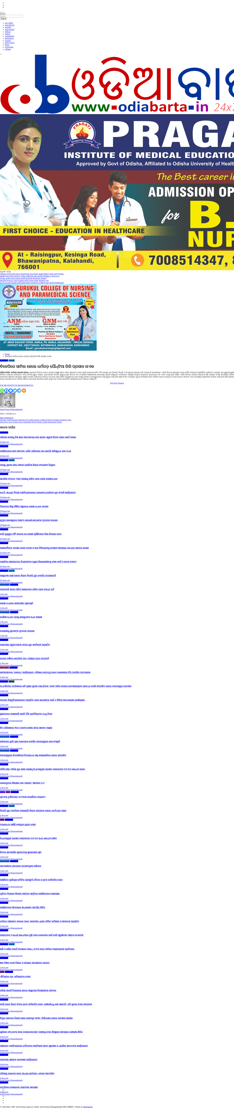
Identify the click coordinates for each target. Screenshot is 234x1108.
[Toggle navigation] (1, 12)
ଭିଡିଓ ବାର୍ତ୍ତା (10, 43)
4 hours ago (4, 442)
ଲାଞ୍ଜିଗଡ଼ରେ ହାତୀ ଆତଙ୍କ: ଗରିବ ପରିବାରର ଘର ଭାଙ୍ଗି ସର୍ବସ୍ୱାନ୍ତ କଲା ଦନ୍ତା (35, 451)
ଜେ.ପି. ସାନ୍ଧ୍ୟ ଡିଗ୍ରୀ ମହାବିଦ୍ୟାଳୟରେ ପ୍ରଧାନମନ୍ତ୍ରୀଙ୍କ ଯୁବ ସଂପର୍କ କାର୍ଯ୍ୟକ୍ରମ (38, 492)
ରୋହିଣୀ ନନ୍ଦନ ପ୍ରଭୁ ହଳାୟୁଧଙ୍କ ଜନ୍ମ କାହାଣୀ (21, 617)
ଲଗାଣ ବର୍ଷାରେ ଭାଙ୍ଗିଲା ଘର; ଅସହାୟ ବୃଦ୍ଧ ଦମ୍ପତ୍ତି (24, 658)
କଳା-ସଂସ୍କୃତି (9, 30)
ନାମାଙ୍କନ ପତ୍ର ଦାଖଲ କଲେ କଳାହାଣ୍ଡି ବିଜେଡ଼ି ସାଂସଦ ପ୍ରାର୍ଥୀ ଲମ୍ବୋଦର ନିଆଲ (31, 422)
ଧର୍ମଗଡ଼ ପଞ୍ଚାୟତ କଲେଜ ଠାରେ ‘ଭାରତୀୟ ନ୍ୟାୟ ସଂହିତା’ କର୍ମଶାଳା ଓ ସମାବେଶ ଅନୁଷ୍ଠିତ (39, 921)
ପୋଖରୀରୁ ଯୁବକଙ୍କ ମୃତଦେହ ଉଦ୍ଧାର (17, 631)
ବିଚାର (7, 45)
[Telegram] (19, 390)
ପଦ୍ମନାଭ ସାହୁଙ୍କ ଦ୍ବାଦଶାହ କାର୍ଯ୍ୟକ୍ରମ (19, 1059)
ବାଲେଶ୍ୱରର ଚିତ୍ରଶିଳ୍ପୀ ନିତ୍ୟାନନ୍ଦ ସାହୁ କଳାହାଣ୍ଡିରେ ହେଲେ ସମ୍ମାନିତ (33, 755)
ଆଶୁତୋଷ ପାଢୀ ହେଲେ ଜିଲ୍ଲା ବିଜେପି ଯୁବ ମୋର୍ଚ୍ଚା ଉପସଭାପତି (28, 575)
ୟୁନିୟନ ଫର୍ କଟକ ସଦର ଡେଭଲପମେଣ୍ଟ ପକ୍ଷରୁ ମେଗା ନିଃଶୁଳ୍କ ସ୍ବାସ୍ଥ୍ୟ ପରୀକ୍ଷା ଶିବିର (41, 1032)
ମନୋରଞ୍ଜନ (9, 36)
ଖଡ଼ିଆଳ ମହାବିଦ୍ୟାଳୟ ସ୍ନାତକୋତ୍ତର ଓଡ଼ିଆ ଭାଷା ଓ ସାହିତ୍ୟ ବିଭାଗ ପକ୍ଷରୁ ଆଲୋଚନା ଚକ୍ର (35, 420)
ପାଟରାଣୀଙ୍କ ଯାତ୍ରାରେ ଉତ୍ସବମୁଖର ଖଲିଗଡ (20, 866)
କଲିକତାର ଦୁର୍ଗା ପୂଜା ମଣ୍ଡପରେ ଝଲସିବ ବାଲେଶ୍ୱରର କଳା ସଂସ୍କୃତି (30, 741)
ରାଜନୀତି (8, 27)
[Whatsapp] (2, 390)
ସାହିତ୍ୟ (8, 32)
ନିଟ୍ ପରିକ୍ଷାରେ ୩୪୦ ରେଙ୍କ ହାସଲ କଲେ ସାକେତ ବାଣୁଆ (26, 727)
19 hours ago (5, 483)
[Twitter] (15, 390)
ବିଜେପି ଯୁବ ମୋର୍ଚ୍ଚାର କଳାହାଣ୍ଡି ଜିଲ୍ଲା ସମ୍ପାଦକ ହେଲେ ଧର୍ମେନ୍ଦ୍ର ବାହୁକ (33, 810)
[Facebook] (6, 390)
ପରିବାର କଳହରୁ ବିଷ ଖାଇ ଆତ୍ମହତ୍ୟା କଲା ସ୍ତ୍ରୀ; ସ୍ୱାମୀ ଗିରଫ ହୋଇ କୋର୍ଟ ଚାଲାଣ (38, 437)
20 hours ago (5, 539)
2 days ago (4, 649)
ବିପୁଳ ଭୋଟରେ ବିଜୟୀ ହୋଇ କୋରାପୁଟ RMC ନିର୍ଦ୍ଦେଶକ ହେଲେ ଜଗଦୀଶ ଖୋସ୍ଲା (36, 1018)
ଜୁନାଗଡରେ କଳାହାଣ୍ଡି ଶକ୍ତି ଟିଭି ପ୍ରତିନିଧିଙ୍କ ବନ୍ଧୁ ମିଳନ (26, 713)
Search (2, 14)
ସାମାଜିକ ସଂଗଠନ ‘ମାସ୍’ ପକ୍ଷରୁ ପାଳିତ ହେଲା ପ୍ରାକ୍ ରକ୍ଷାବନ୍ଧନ (29, 478)
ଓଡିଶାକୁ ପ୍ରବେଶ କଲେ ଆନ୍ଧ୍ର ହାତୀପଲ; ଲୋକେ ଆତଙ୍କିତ (27, 1073)
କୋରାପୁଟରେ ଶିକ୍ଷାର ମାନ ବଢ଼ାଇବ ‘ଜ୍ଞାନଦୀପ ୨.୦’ (22, 783)
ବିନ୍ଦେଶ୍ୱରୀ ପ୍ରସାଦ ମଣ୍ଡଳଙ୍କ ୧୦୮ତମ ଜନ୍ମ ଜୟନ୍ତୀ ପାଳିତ (28, 838)
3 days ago (4, 843)
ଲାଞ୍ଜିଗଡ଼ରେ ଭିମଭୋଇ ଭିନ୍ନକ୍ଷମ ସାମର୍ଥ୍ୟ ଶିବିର (22, 907)
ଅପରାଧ (8, 41)
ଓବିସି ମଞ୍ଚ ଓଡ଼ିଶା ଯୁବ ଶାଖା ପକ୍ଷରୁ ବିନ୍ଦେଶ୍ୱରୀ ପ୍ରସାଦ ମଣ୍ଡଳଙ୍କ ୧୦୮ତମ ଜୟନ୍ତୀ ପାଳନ (43, 769)
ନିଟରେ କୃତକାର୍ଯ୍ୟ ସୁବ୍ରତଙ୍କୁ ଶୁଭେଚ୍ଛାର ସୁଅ (20, 852)
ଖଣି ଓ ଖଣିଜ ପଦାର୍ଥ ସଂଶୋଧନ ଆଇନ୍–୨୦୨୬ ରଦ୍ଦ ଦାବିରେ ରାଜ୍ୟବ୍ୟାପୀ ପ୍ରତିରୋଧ (37, 949)
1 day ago (4, 594)
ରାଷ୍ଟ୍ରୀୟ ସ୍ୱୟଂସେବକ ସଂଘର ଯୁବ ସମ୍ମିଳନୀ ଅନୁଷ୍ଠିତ (25, 644)
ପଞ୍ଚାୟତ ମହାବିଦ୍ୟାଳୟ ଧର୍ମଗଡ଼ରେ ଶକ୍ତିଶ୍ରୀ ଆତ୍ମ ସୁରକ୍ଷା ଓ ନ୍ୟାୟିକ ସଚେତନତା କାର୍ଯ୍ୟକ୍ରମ (44, 1045)
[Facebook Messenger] (11, 390)
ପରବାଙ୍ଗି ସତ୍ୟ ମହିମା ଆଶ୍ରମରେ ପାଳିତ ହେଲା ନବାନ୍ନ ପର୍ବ (27, 589)
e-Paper (8, 49)
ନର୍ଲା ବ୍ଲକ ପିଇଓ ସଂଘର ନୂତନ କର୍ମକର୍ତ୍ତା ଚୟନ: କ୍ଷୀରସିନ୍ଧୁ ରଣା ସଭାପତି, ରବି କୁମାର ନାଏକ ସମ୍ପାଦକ (46, 1004)
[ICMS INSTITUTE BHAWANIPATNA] (16, 385)
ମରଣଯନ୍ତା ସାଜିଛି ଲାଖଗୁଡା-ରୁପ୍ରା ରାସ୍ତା (18, 824)
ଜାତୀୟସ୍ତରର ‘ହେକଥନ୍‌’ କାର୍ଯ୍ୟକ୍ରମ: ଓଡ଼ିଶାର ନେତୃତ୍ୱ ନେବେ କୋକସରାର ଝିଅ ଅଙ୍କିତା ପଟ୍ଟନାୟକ (45, 672)
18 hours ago (5, 470)
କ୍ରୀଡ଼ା (7, 34)
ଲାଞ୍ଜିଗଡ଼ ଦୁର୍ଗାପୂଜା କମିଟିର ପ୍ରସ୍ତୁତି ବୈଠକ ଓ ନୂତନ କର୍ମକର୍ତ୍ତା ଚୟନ (31, 879)
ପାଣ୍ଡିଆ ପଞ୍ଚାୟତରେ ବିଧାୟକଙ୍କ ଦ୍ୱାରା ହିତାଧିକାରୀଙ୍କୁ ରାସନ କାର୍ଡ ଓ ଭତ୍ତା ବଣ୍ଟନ (38, 561)
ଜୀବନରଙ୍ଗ (9, 38)
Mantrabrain (88, 1107)
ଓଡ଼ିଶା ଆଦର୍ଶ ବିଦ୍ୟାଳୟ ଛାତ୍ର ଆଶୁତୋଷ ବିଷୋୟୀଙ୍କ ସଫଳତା (28, 990)
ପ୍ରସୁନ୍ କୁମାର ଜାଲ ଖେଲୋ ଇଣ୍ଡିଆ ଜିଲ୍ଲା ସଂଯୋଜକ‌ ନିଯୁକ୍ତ (27, 465)
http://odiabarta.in (6, 418)
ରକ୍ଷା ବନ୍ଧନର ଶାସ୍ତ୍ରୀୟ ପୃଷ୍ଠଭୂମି (16, 603)
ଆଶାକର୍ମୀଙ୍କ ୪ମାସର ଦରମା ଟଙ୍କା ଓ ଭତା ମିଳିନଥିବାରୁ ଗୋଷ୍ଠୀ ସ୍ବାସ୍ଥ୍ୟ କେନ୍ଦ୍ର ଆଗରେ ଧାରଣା (44, 548)
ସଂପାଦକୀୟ (9, 47)
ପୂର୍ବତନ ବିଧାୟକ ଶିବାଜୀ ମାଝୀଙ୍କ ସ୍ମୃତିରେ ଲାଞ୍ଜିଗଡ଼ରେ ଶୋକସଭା (30, 893)
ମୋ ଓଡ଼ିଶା (9, 23)
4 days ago (4, 1037)
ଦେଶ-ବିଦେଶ (9, 25)
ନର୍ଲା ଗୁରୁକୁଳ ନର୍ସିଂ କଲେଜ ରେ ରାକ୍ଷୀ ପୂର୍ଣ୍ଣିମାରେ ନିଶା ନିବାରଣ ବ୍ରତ (31, 534)
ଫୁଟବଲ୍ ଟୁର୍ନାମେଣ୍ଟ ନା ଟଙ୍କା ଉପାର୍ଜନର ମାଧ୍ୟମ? (23, 797)
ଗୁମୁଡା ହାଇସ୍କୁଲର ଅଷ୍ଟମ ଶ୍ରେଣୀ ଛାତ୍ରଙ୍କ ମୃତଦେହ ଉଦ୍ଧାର (29, 520)
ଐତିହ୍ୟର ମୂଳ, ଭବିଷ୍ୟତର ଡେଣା (15, 976)
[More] (24, 390)
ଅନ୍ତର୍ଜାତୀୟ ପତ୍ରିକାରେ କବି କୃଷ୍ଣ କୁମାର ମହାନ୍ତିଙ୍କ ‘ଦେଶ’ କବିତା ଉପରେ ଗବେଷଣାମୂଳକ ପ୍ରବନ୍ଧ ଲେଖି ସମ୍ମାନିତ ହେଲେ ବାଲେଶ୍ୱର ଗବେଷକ (65, 686)
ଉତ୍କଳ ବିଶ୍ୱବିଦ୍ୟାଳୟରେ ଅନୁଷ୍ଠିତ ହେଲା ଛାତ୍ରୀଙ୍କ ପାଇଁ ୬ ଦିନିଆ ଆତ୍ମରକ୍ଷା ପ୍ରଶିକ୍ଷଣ (42, 700)
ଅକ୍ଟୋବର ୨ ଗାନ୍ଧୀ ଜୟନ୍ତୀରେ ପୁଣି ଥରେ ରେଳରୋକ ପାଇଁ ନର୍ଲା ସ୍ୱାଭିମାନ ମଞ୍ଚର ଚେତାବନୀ (41, 935)
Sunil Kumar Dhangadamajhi (11, 409)
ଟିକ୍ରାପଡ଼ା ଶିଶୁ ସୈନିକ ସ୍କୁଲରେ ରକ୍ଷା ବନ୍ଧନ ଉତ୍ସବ (24, 506)
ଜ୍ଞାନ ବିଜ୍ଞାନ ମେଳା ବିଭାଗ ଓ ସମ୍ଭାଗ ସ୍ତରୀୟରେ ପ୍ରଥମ (24, 962)
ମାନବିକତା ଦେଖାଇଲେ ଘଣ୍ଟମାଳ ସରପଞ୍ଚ (19, 1087)
